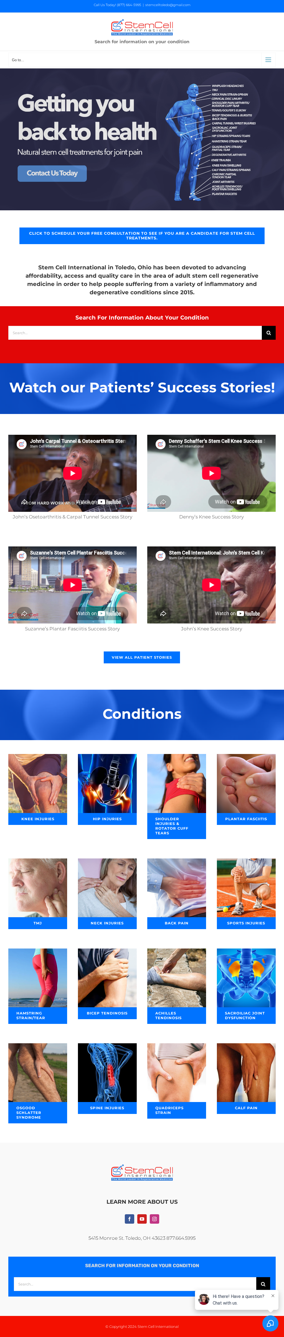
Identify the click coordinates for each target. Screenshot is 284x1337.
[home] (142, 1168)
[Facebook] (129, 1219)
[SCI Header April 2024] (142, 70)
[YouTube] (142, 1219)
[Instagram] (154, 1219)
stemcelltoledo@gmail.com (168, 5)
